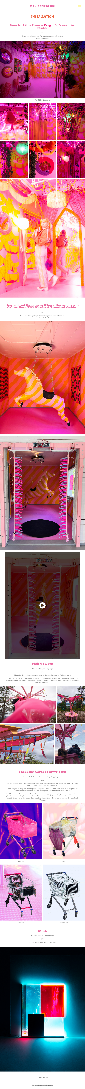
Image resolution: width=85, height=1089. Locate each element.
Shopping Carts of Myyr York (48, 788)
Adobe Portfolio (47, 1085)
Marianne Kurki (42, 6)
